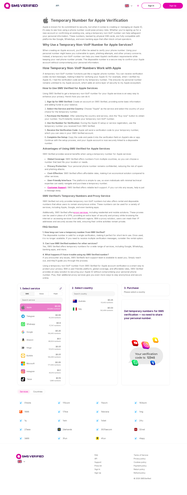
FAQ (96, 455)
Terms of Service (141, 455)
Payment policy (140, 466)
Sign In (151, 6)
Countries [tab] (37, 391)
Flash (56, 294)
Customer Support (56, 187)
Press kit (98, 466)
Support (98, 462)
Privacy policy (140, 459)
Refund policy (139, 473)
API (57, 5)
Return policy (139, 469)
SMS (27, 294)
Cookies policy (140, 462)
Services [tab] (24, 391)
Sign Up (172, 6)
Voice (41, 294)
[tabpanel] (93, 419)
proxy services (81, 212)
